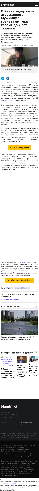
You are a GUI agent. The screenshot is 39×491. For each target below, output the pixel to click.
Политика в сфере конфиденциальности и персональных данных (18, 452)
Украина (9, 288)
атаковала (26, 262)
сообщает (9, 100)
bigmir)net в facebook (10, 300)
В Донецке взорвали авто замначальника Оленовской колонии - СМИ (7, 373)
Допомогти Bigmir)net (19, 147)
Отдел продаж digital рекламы (26, 456)
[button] (34, 306)
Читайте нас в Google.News (19, 280)
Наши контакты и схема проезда (13, 445)
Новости (26, 288)
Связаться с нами (7, 447)
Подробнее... (12, 483)
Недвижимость (26, 422)
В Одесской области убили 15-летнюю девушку (33, 369)
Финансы (24, 425)
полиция (18, 288)
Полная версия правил (9, 475)
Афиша (3, 422)
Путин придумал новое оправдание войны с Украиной (22, 370)
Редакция (31, 445)
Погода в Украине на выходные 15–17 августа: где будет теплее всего (17, 338)
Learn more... (29, 488)
